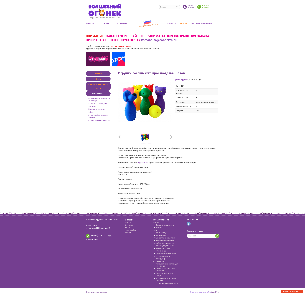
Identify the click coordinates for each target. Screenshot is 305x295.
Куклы (98, 79)
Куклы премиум (161, 233)
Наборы (91, 112)
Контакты (171, 24)
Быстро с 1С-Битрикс (290, 291)
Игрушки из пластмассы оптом (98, 86)
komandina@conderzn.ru (159, 40)
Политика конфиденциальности (97, 292)
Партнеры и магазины (201, 24)
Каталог (184, 24)
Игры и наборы (161, 251)
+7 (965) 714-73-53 (99, 235)
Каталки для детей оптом (165, 246)
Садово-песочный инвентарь (166, 253)
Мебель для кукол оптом (165, 243)
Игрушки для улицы (163, 256)
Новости (90, 24)
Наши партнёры (130, 230)
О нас (106, 24)
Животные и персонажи (96, 109)
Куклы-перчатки (162, 235)
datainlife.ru (215, 292)
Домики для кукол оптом (165, 240)
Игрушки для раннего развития (99, 120)
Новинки (98, 73)
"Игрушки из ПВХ (143, 162)
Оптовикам (121, 24)
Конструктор (160, 259)
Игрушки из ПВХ (98, 94)
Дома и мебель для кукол (165, 225)
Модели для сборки (163, 248)
